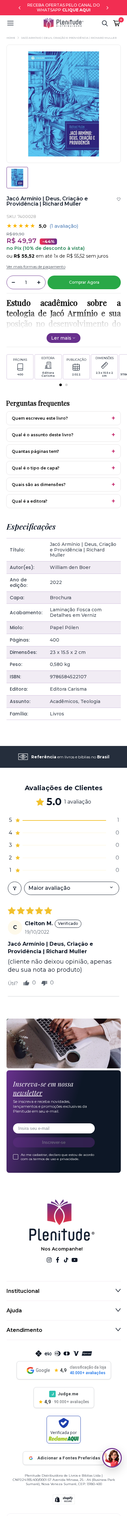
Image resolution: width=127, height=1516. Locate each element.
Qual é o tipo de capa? (35, 468)
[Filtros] (14, 888)
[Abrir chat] (112, 1458)
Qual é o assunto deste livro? (42, 434)
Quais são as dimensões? (38, 484)
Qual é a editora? (29, 501)
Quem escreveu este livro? (40, 418)
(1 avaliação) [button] (63, 226)
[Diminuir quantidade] (13, 282)
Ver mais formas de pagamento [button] (36, 266)
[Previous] (19, 7)
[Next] (107, 7)
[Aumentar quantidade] (38, 282)
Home (11, 37)
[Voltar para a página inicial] (63, 23)
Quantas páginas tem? (35, 451)
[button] (25, 23)
